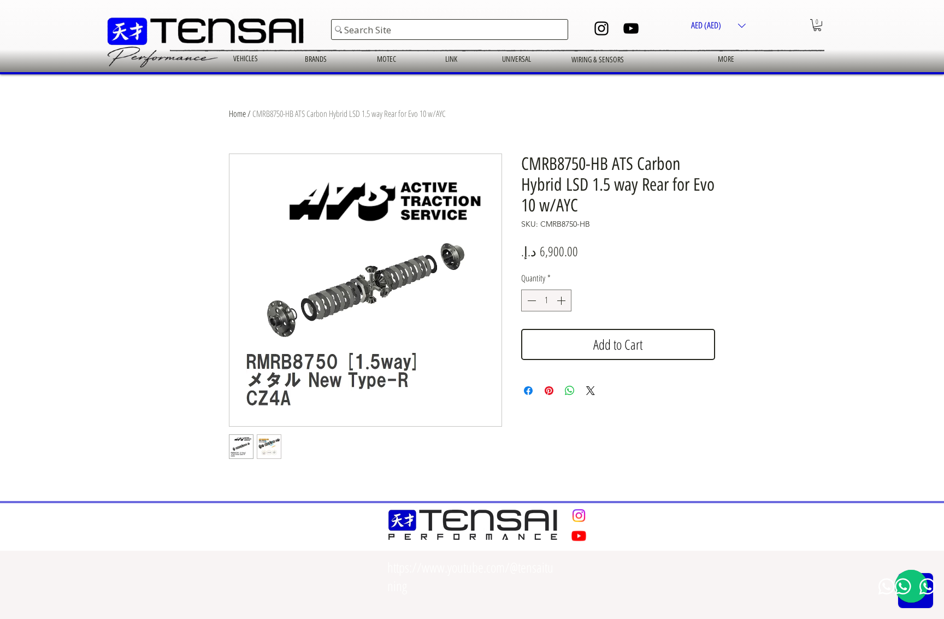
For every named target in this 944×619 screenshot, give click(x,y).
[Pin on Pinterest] (549, 390)
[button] (718, 25)
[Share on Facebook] (528, 390)
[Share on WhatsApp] (569, 390)
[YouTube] (631, 28)
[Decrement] (530, 300)
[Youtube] (578, 535)
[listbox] (718, 25)
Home (237, 114)
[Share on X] (590, 390)
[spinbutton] (546, 300)
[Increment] (562, 300)
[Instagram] (601, 28)
